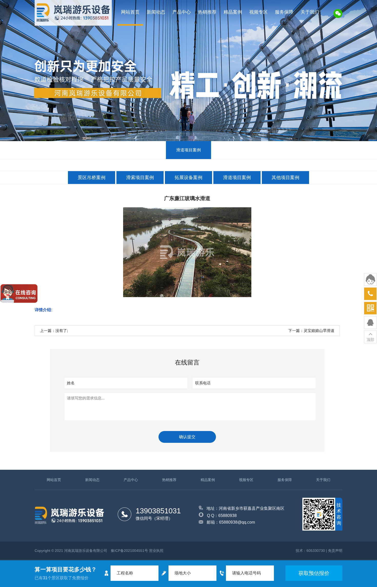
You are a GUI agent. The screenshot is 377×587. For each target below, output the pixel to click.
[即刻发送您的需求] (370, 322)
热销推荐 (207, 12)
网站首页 (130, 12)
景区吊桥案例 (91, 177)
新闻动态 (156, 12)
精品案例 (233, 12)
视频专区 (258, 12)
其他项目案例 (285, 177)
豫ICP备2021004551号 (129, 551)
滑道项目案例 (188, 150)
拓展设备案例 (188, 177)
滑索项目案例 (140, 177)
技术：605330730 (310, 551)
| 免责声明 (334, 551)
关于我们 (310, 12)
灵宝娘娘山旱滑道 (319, 330)
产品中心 (181, 12)
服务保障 (284, 12)
